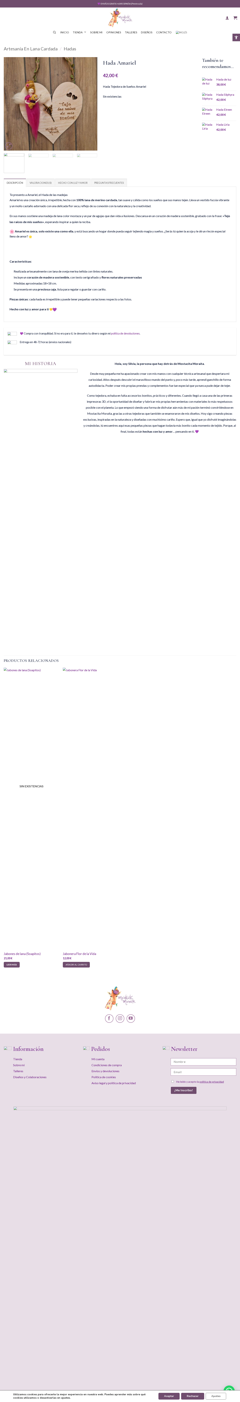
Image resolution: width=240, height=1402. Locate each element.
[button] (236, 37)
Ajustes (215, 1396)
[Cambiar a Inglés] (181, 32)
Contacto (164, 32)
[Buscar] (54, 32)
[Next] (90, 103)
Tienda (78, 32)
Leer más (12, 964)
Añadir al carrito (76, 964)
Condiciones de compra (107, 1065)
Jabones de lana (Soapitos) (22, 954)
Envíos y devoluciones (105, 1071)
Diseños (146, 32)
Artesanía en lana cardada (31, 48)
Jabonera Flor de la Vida (79, 954)
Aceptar (169, 1396)
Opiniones (113, 32)
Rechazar (193, 1396)
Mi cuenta (98, 1059)
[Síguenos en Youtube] (131, 1018)
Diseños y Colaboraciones (29, 1077)
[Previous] (10, 103)
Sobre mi (96, 32)
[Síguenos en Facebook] (109, 1018)
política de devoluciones (125, 333)
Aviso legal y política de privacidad (114, 1083)
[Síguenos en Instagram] (120, 1018)
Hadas (70, 48)
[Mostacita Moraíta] (120, 17)
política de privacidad (212, 1081)
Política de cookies (104, 1077)
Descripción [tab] (15, 182)
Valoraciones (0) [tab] (41, 182)
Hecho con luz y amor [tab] (73, 182)
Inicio (64, 32)
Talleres (131, 32)
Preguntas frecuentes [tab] (109, 182)
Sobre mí (19, 1065)
